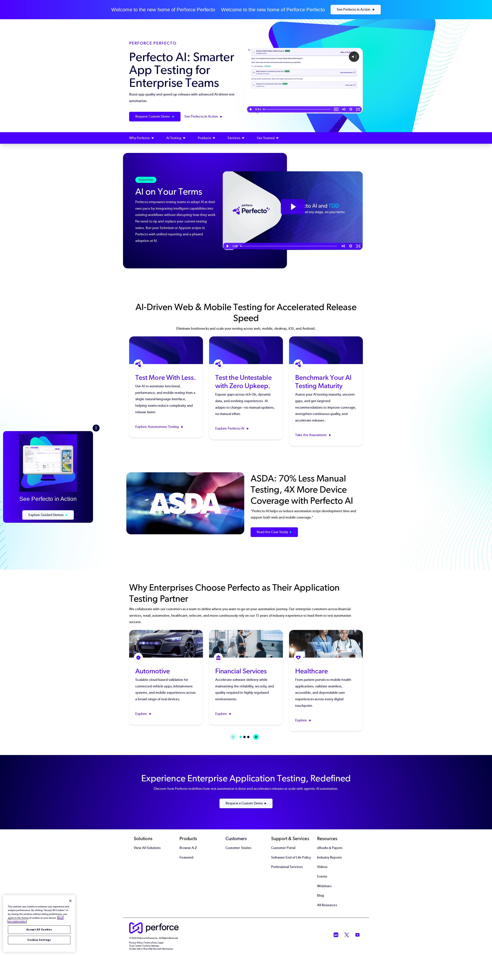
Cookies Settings (39, 939)
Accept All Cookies (39, 929)
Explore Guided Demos (46, 515)
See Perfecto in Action (354, 9)
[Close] (70, 901)
